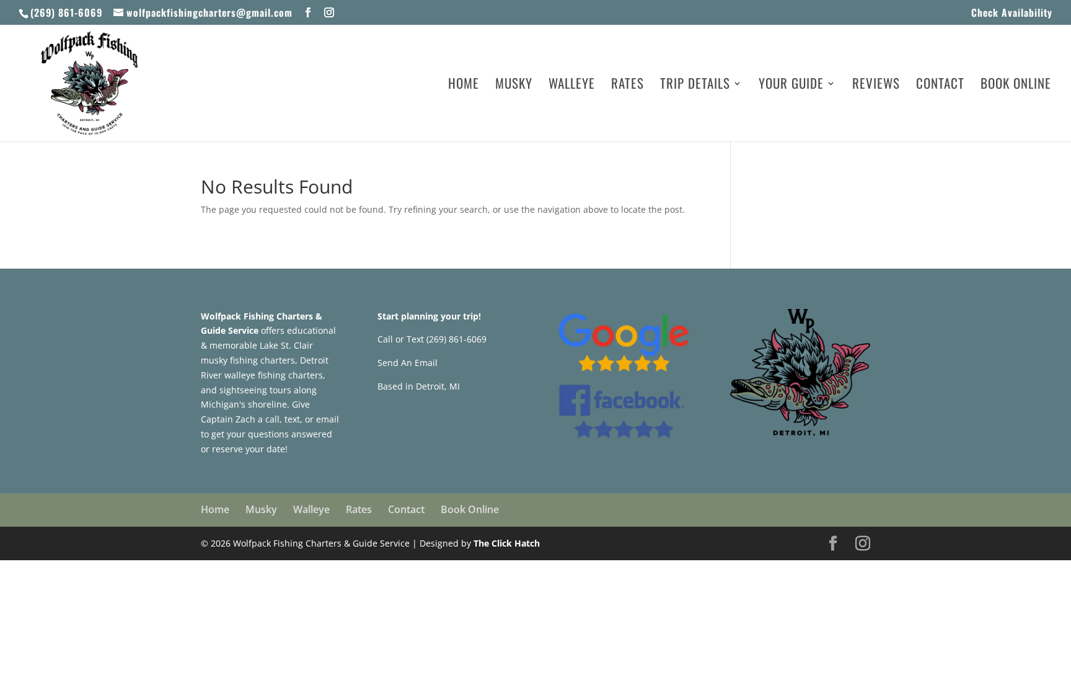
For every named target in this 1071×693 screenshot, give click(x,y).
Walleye (572, 85)
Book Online (1016, 85)
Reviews (876, 85)
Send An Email (407, 363)
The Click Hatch (507, 543)
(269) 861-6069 (66, 12)
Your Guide (791, 85)
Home (463, 85)
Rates (627, 85)
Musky (513, 85)
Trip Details (695, 85)
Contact (940, 85)
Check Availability (1011, 13)
